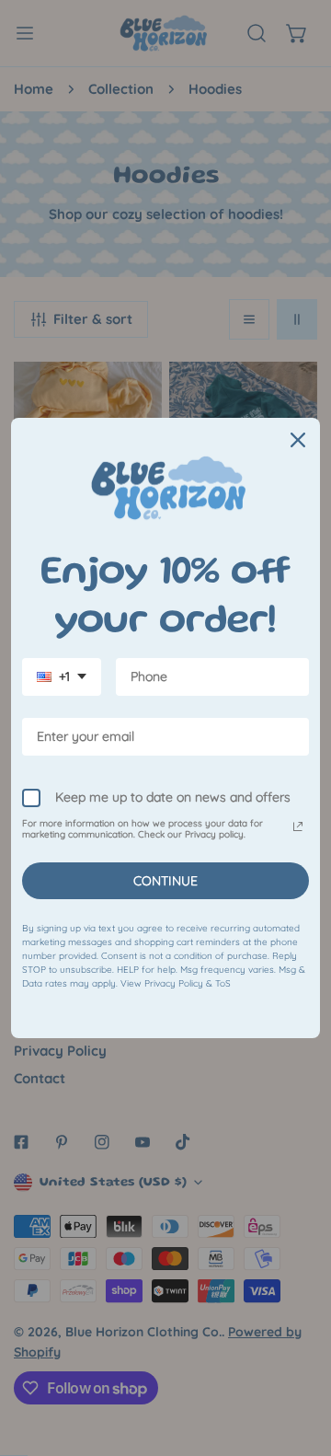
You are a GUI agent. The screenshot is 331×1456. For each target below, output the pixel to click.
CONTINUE (165, 880)
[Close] (298, 440)
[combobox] (61, 677)
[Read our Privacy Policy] (298, 826)
